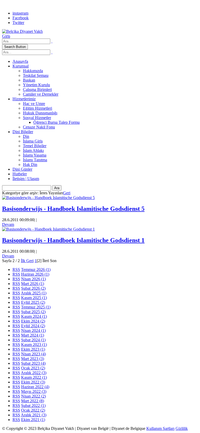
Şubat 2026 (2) (33, 288)
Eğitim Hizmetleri (37, 108)
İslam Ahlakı (33, 150)
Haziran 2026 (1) (35, 274)
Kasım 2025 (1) (34, 297)
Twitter (18, 22)
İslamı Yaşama (34, 155)
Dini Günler (22, 169)
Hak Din (30, 164)
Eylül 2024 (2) (33, 326)
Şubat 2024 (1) (33, 340)
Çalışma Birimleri (37, 89)
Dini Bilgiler (22, 131)
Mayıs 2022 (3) (33, 391)
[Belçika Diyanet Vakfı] (22, 31)
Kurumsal (20, 66)
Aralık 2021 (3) (33, 415)
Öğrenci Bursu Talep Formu (56, 122)
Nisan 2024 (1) (33, 330)
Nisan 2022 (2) (33, 396)
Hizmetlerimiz (24, 99)
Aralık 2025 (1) (33, 293)
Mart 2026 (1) (32, 283)
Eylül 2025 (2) (33, 302)
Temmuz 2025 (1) (36, 307)
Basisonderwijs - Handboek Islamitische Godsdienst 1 (73, 240)
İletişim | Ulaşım (25, 178)
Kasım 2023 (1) (34, 344)
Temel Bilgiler (34, 146)
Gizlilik (182, 428)
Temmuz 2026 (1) (36, 269)
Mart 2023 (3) (32, 358)
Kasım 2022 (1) (34, 377)
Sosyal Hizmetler (37, 117)
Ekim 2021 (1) (33, 419)
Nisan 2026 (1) (33, 279)
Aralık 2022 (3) (33, 372)
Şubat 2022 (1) (33, 405)
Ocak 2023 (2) (33, 368)
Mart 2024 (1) (32, 335)
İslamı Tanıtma (35, 160)
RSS (16, 269)
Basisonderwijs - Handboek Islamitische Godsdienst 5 (73, 208)
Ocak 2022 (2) (33, 410)
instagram (20, 13)
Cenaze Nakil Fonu (39, 127)
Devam (8, 224)
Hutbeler (19, 174)
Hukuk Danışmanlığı (40, 113)
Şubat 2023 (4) (33, 363)
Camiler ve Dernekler (40, 94)
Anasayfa (20, 61)
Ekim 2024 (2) (33, 321)
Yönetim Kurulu (36, 85)
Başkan (29, 80)
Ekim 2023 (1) (33, 349)
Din (26, 136)
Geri (66, 193)
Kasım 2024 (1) (34, 316)
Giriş (6, 36)
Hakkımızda (33, 71)
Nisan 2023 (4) (33, 354)
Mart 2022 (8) (32, 401)
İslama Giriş (33, 141)
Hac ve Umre (34, 103)
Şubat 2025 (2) (33, 312)
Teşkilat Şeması (35, 75)
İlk (23, 260)
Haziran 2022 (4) (35, 387)
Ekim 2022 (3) (33, 382)
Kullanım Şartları (160, 428)
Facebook (20, 18)
